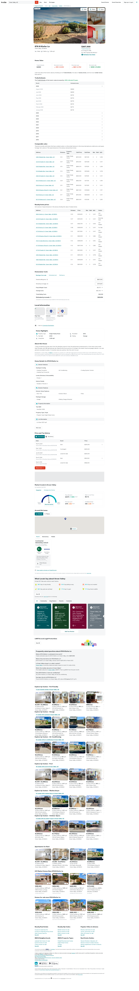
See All (38, 594)
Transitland (53, 949)
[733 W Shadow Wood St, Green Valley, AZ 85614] (43, 722)
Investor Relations (69, 968)
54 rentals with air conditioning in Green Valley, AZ (50, 739)
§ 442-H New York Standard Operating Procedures (44, 955)
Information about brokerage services (44, 957)
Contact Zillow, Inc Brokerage (41, 960)
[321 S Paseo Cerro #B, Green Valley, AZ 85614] (94, 697)
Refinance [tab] (62, 275)
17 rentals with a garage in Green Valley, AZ (48, 714)
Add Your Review (69, 631)
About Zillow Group (45, 968)
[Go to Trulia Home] (4, 2)
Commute (69, 601)
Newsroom (64, 968)
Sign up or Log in (128, 2)
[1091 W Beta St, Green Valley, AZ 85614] (60, 854)
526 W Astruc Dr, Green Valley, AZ (45, 185)
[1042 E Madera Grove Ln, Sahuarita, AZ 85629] (95, 879)
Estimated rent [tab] (53, 275)
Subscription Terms (83, 968)
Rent (45, 2)
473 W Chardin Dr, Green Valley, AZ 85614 (47, 250)
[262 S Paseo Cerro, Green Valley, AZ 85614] (77, 697)
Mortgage (52, 2)
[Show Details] (102, 86)
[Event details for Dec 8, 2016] (102, 458)
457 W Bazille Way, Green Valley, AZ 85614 (47, 223)
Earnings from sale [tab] (41, 275)
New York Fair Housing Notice (40, 956)
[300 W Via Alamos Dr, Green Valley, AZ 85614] (43, 697)
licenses (73, 953)
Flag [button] (48, 625)
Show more (39, 468)
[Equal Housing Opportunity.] (51, 978)
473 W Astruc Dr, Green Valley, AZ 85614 (46, 231)
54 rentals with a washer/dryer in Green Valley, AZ (50, 793)
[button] (36, 2)
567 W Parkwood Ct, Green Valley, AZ (46, 199)
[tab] (40, 436)
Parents (61, 601)
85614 (60, 6)
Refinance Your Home (89, 54)
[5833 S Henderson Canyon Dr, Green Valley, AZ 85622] (94, 801)
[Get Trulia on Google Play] (53, 963)
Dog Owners (53, 601)
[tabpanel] (69, 289)
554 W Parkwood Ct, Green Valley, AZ (46, 180)
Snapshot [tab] (38, 490)
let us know (80, 974)
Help (88, 968)
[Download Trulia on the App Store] (43, 963)
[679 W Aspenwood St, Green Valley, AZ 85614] (95, 905)
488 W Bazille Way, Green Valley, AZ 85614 (47, 259)
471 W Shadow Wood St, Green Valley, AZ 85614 (48, 245)
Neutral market (49, 504)
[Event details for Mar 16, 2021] (102, 444)
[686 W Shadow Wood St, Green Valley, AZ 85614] (78, 905)
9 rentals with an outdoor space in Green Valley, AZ (50, 818)
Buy (41, 2)
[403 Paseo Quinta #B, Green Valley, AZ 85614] (60, 747)
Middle (53, 536)
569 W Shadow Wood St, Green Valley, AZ (47, 190)
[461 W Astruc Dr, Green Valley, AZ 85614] (43, 905)
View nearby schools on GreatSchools (47, 570)
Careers (59, 968)
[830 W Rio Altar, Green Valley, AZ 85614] (43, 826)
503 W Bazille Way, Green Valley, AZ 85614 (47, 264)
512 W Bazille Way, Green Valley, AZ (45, 171)
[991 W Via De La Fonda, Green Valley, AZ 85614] (77, 722)
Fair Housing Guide (53, 968)
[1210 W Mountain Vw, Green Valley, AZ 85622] (60, 697)
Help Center (63, 978)
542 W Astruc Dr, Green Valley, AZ (45, 194)
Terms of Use (76, 968)
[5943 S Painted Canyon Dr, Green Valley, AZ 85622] (77, 826)
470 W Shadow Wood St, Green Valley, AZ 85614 (49, 236)
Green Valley (55, 6)
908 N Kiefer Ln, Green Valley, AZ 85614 (46, 214)
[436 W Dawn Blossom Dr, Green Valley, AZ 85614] (78, 879)
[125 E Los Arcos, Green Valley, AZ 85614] (94, 826)
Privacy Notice (93, 968)
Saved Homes (105, 2)
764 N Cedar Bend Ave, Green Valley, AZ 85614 (48, 240)
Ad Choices (99, 968)
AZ (49, 6)
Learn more (89, 573)
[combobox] (23, 2)
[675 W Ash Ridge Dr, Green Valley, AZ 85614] (60, 879)
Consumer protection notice (57, 957)
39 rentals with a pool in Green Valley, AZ (47, 766)
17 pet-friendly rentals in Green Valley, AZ (47, 689)
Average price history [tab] (49, 490)
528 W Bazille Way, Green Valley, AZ (45, 166)
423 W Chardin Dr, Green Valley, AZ (45, 161)
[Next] (103, 701)
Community (43, 601)
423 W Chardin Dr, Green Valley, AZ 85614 (47, 219)
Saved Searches (116, 2)
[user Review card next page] (104, 616)
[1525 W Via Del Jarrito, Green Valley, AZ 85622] (43, 747)
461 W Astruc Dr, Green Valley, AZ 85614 (46, 227)
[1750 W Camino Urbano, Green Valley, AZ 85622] (94, 722)
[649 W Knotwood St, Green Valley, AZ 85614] (60, 905)
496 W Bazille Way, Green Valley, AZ (45, 157)
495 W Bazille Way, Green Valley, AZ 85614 (47, 255)
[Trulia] (36, 963)
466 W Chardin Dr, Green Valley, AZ (45, 176)
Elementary (45, 536)
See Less (39, 427)
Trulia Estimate (41, 80)
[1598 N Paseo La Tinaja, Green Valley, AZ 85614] (43, 879)
